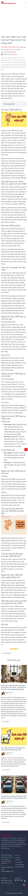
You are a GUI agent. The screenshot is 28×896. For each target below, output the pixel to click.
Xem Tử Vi (18, 860)
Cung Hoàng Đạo (19, 864)
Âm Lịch (17, 855)
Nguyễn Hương (9, 49)
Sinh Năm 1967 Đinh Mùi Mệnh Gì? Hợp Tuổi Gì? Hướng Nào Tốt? (13, 749)
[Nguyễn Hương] (3, 693)
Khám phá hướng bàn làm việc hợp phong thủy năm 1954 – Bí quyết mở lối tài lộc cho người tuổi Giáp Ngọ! (13, 687)
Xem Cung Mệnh (6, 653)
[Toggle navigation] (25, 2)
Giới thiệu (3, 878)
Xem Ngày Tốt (19, 862)
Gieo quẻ (17, 857)
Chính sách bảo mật (6, 883)
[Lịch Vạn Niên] (8, 2)
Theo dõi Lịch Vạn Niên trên (10, 47)
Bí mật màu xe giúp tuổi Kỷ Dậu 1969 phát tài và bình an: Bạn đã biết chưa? (14, 797)
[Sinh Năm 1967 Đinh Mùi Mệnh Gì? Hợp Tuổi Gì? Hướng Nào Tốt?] (14, 736)
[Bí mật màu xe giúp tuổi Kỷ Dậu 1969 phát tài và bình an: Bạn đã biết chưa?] (14, 785)
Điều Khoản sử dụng (6, 880)
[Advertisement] (14, 19)
